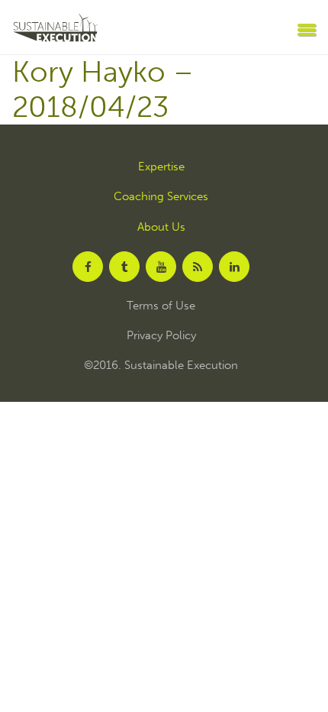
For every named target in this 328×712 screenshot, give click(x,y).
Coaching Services (161, 196)
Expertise (161, 167)
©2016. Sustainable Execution (161, 365)
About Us (161, 227)
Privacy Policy (161, 335)
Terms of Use (161, 306)
